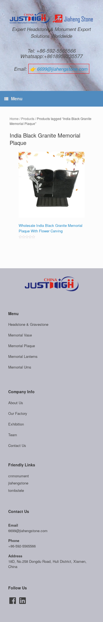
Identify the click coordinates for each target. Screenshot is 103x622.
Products (27, 118)
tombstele (16, 490)
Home (14, 118)
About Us (15, 402)
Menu (17, 98)
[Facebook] (12, 600)
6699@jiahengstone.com (62, 68)
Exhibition (16, 424)
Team (12, 434)
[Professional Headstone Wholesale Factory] (51, 18)
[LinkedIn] (22, 600)
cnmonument (18, 475)
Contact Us (17, 445)
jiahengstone (18, 483)
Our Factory (17, 413)
